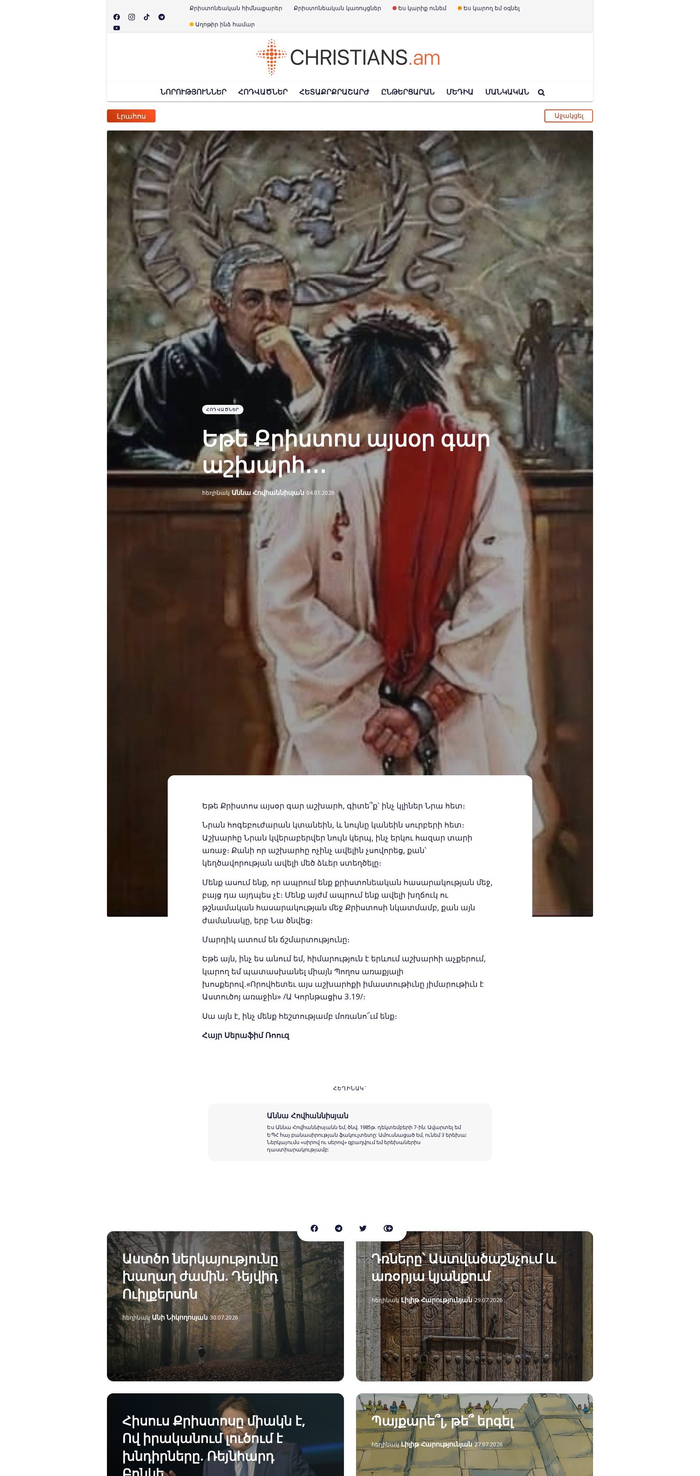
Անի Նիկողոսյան (180, 1317)
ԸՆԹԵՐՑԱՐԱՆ (408, 91)
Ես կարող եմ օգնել (491, 8)
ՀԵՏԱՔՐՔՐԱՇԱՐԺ (334, 91)
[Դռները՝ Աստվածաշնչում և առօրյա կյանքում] (474, 1306)
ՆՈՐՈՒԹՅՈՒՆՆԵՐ (193, 91)
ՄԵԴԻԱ (460, 91)
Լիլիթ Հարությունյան (436, 1299)
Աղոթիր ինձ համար (225, 24)
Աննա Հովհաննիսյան (268, 492)
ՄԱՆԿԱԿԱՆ (507, 91)
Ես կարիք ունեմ (422, 8)
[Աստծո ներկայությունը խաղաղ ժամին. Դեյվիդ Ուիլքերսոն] (225, 1306)
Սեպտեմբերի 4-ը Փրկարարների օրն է (245, 111)
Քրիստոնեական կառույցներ (337, 8)
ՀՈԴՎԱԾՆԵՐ (263, 91)
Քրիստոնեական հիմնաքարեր (236, 8)
